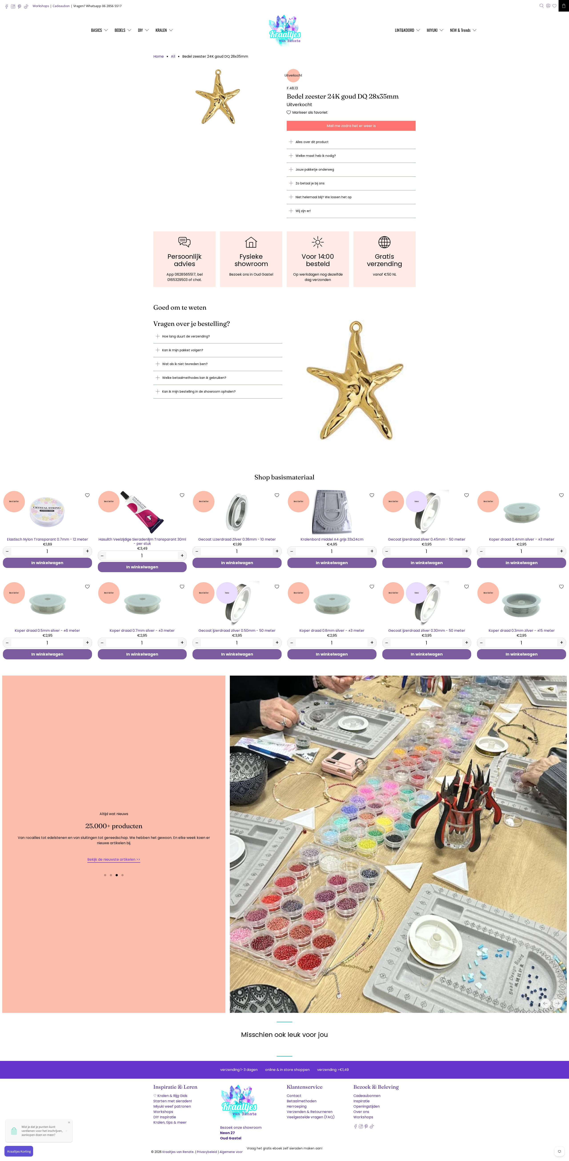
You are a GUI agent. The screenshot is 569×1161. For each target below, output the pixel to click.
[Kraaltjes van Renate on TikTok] (27, 8)
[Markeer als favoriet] (87, 495)
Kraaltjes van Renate (178, 1152)
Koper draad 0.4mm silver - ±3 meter (521, 539)
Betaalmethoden (302, 1101)
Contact (294, 1095)
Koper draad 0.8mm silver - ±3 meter (332, 630)
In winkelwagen (47, 562)
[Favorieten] (554, 5)
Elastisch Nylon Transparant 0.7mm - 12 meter (47, 539)
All (173, 56)
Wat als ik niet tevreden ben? (185, 364)
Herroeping (297, 1106)
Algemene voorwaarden (238, 1152)
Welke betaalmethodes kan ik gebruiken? (194, 378)
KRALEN (161, 30)
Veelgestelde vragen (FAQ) (311, 1117)
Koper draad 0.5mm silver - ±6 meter (47, 630)
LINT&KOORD (404, 30)
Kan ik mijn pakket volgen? (182, 350)
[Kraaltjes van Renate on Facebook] (7, 8)
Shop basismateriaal (284, 477)
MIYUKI (432, 30)
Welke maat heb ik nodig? (316, 155)
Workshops (41, 6)
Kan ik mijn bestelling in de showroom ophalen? (199, 391)
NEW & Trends (460, 30)
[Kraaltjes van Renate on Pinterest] (20, 8)
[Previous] (545, 1003)
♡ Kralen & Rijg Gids (170, 1095)
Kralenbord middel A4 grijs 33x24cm (332, 539)
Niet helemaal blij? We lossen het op (324, 197)
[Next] (557, 1003)
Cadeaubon (61, 6)
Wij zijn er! (303, 211)
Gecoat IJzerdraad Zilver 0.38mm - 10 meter (237, 539)
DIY (140, 30)
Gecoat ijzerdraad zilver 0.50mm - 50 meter (237, 630)
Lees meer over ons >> (113, 859)
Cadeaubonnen (367, 1095)
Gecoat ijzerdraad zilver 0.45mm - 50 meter (426, 539)
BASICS (96, 30)
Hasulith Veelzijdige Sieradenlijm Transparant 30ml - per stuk (142, 541)
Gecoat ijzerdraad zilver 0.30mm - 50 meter (426, 630)
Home (158, 56)
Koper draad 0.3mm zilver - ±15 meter (522, 630)
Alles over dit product (312, 142)
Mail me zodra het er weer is (351, 125)
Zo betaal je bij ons (310, 183)
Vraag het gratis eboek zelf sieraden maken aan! (284, 1148)
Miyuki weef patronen (172, 1106)
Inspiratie (361, 1101)
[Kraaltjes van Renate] (284, 30)
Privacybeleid (207, 1152)
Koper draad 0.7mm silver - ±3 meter (142, 630)
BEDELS (120, 30)
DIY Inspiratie (164, 1117)
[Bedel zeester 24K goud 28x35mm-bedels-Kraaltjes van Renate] (217, 97)
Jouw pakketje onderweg (315, 169)
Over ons (361, 1111)
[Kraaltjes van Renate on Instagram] (14, 8)
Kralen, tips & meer (170, 1122)
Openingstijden (366, 1106)
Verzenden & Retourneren (310, 1111)
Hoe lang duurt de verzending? (186, 336)
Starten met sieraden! (172, 1101)
